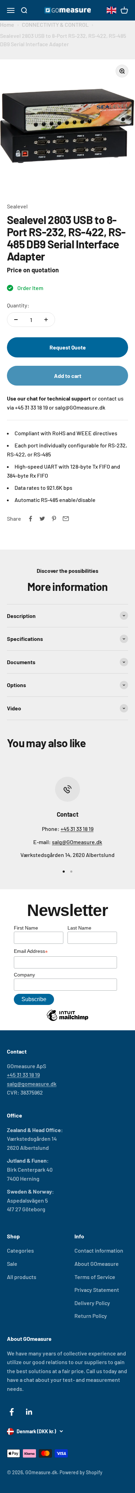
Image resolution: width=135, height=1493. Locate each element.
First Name (26, 928)
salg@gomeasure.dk (31, 1083)
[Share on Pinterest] (54, 519)
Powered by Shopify (81, 1472)
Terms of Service (94, 1276)
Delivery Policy (92, 1303)
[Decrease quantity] (16, 320)
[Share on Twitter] (42, 519)
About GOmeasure (96, 1263)
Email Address (31, 951)
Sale (12, 1263)
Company (24, 975)
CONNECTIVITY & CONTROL (55, 24)
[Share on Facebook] (30, 519)
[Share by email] (66, 519)
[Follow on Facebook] (11, 1412)
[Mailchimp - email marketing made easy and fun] (67, 1020)
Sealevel (17, 206)
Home (7, 24)
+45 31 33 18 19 (77, 828)
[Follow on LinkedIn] (29, 1412)
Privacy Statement (96, 1289)
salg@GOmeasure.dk (77, 842)
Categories (20, 1250)
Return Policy (90, 1315)
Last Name (79, 928)
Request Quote (68, 347)
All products (21, 1276)
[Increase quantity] (46, 320)
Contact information (98, 1250)
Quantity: (18, 305)
